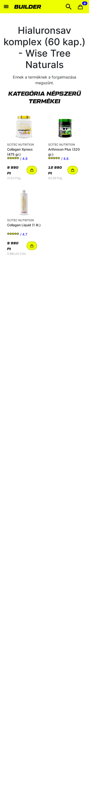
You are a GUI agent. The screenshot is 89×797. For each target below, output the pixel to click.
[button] (80, 7)
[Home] (27, 6)
